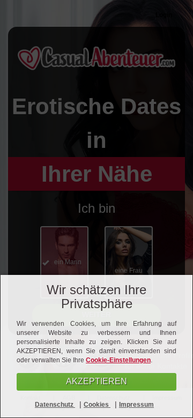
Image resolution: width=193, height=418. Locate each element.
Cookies (97, 404)
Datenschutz (55, 404)
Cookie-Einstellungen (118, 360)
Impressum (136, 404)
